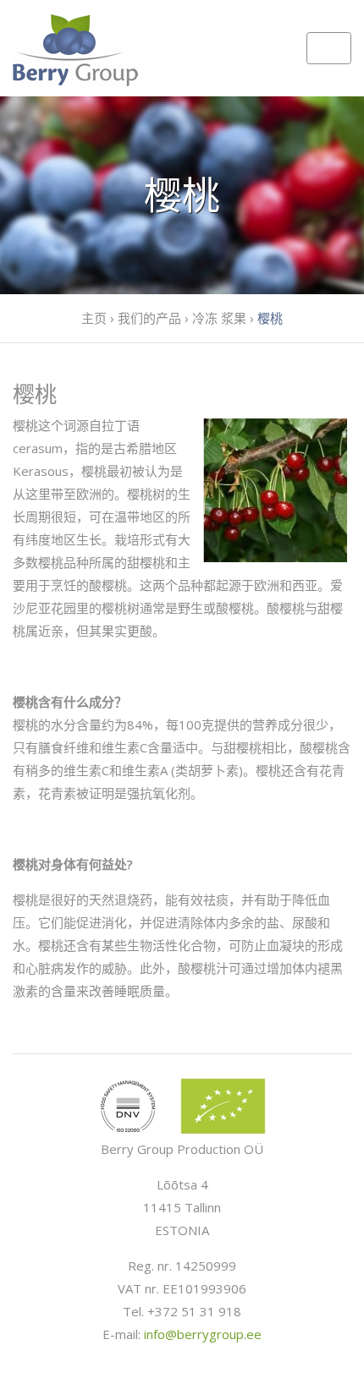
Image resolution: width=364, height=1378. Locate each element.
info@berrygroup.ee (203, 1334)
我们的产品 (149, 317)
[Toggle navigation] (328, 48)
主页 (94, 317)
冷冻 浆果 (219, 317)
